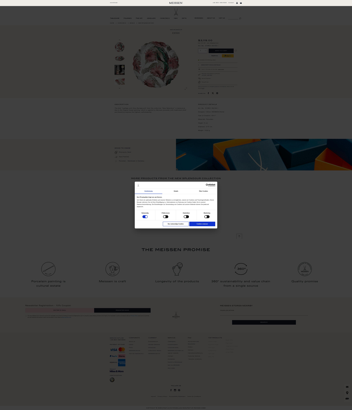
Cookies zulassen (202, 224)
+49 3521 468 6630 (220, 2)
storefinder (114, 2)
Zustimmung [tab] (148, 191)
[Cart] (241, 3)
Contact (231, 2)
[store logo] (176, 3)
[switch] (165, 216)
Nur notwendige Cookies (176, 224)
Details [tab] (176, 191)
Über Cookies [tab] (203, 191)
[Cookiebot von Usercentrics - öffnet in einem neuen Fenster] (207, 185)
